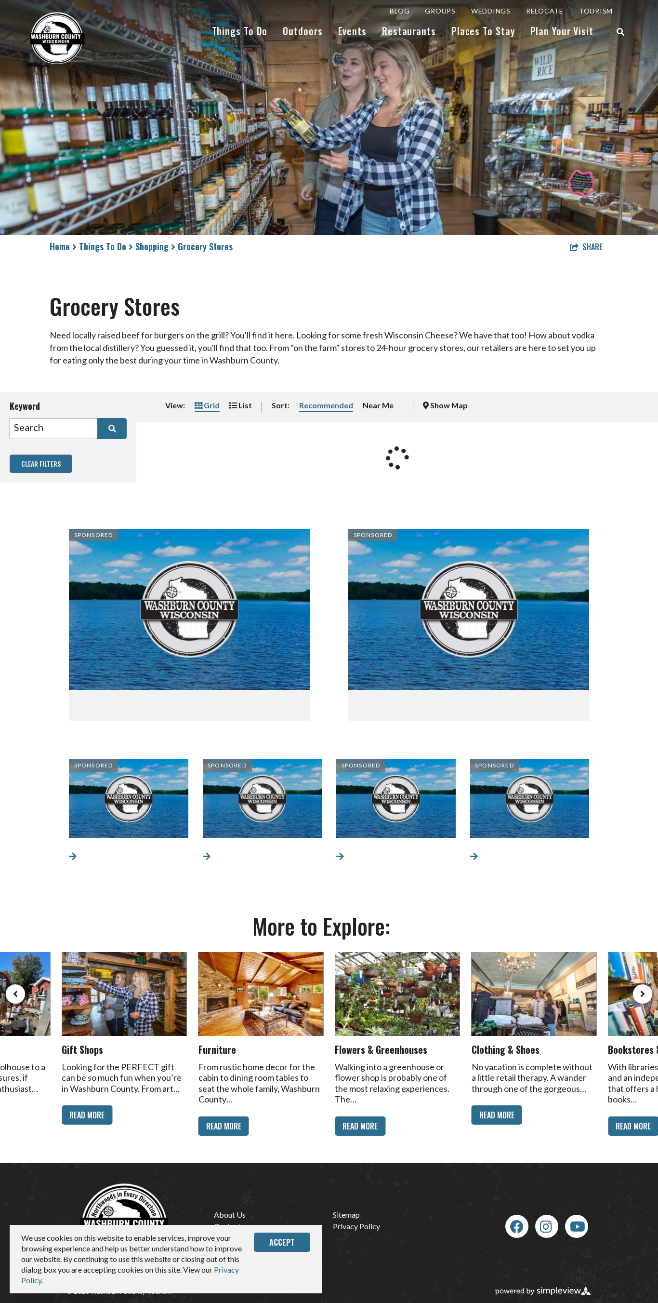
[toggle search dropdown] (620, 31)
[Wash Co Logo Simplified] (58, 38)
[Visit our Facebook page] (517, 1226)
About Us (230, 1214)
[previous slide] (15, 994)
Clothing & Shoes (506, 1049)
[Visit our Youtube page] (577, 1226)
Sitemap (346, 1214)
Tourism (596, 11)
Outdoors (302, 31)
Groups (440, 11)
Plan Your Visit (562, 31)
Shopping (153, 246)
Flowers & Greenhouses (381, 1049)
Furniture (217, 1049)
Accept (282, 1242)
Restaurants (409, 31)
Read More (87, 1115)
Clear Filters (41, 463)
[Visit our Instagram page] (546, 1226)
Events (352, 31)
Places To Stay (483, 31)
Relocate (545, 11)
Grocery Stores (205, 246)
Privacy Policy (356, 1226)
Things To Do (240, 31)
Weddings (491, 11)
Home (61, 246)
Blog (399, 11)
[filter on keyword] (112, 428)
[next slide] (642, 994)
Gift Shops (82, 1049)
